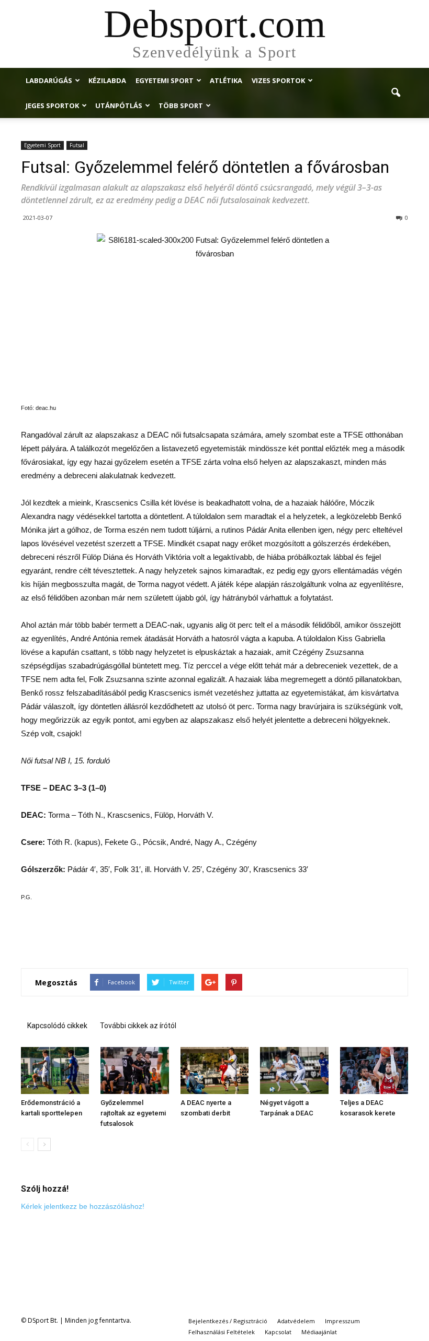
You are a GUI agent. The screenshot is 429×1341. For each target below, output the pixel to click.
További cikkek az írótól (138, 1025)
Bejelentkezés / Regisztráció (227, 1321)
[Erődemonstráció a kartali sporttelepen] (55, 1070)
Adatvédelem (296, 1321)
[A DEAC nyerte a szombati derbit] (214, 1070)
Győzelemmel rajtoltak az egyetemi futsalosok (133, 1113)
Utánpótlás (118, 105)
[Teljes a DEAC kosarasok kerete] (374, 1070)
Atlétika (226, 80)
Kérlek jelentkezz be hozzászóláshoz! (82, 1206)
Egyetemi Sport (165, 80)
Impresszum (342, 1321)
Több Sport (181, 105)
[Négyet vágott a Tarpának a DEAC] (294, 1070)
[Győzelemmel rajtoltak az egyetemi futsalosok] (134, 1070)
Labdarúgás (49, 80)
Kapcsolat (278, 1332)
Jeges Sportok (52, 105)
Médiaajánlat (319, 1332)
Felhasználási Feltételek (221, 1332)
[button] (395, 92)
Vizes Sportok (278, 80)
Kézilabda (107, 80)
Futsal (77, 145)
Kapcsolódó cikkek (57, 1025)
